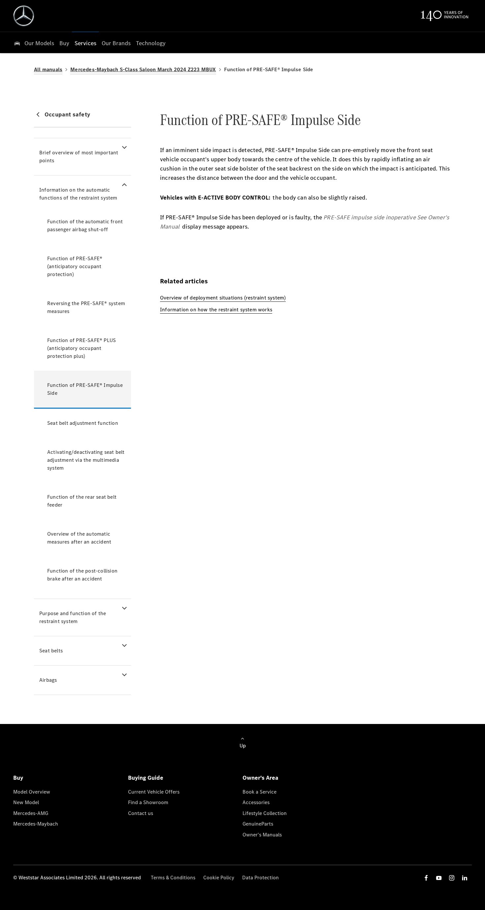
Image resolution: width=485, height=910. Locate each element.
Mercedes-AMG (30, 813)
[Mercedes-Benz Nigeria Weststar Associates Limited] (23, 15)
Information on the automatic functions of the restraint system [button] (78, 193)
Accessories (256, 802)
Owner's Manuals (262, 834)
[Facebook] (426, 878)
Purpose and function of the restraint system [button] (72, 617)
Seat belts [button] (51, 650)
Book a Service (259, 791)
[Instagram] (452, 878)
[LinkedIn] (465, 878)
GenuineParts (257, 823)
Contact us (140, 813)
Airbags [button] (48, 679)
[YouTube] (439, 878)
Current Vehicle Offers (153, 791)
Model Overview (31, 791)
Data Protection (260, 877)
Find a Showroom (148, 802)
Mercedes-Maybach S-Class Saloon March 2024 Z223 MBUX (143, 69)
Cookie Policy (218, 877)
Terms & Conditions (173, 877)
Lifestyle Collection (264, 813)
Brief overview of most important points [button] (78, 156)
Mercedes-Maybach (35, 823)
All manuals (48, 69)
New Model (26, 802)
